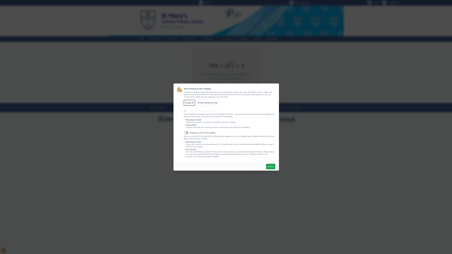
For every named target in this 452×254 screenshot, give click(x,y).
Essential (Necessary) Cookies (203, 110)
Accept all (189, 102)
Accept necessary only (207, 102)
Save (271, 166)
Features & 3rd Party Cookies (202, 132)
